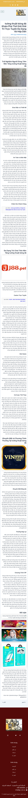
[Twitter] (15, 735)
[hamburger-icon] (2, 11)
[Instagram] (7, 735)
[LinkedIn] (11, 735)
